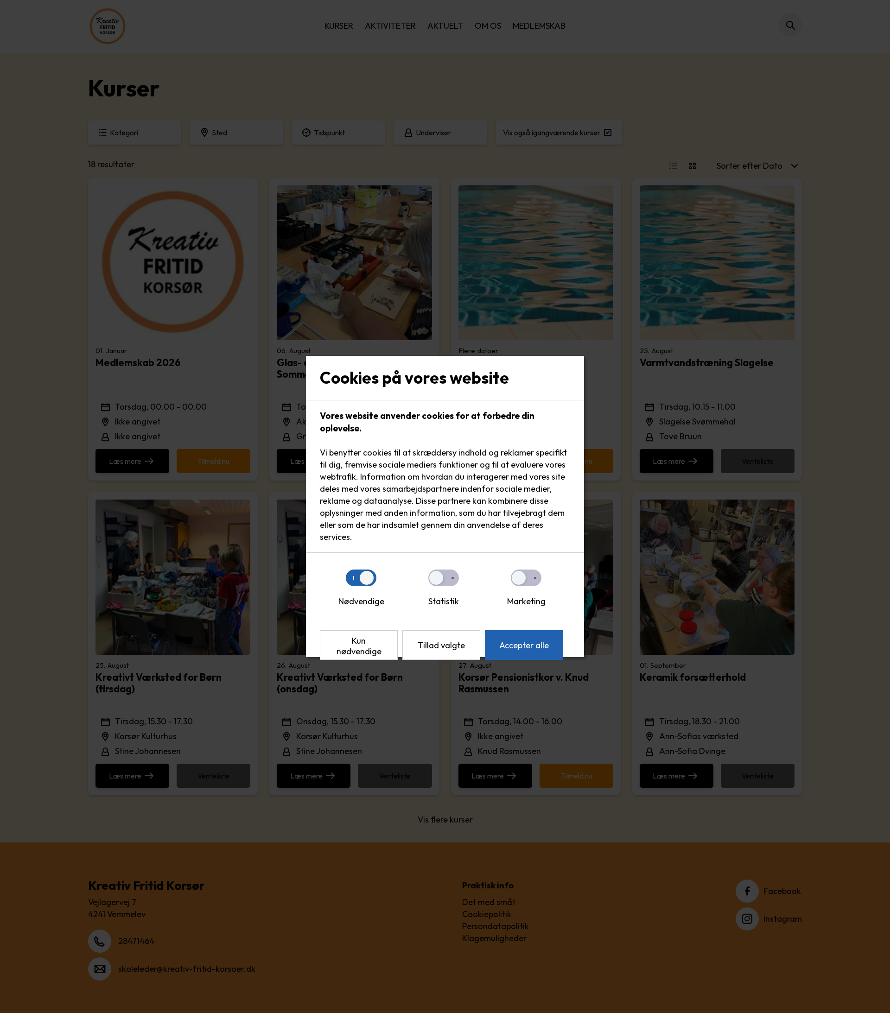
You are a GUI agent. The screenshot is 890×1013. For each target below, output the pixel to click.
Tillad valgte (441, 645)
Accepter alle (524, 645)
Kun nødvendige (359, 646)
